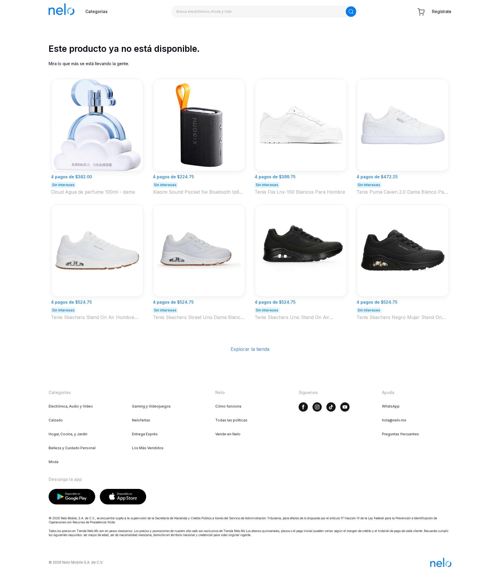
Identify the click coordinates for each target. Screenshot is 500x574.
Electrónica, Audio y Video (71, 406)
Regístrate (441, 11)
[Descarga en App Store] (123, 497)
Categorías (96, 11)
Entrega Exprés (145, 434)
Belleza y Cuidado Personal (72, 448)
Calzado (56, 420)
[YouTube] (345, 407)
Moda (53, 462)
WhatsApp (391, 406)
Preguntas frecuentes (400, 434)
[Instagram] (317, 407)
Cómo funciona (228, 406)
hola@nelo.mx (394, 420)
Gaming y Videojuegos (151, 406)
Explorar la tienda (250, 349)
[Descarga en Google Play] (72, 497)
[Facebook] (303, 407)
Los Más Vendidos (147, 448)
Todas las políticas (231, 420)
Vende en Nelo (227, 434)
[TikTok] (331, 407)
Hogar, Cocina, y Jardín (68, 434)
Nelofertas (141, 420)
